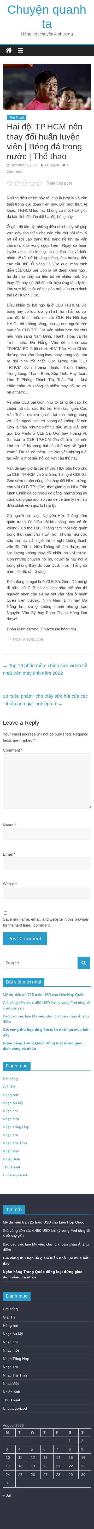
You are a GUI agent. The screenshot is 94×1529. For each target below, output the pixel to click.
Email (9, 854)
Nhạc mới (11, 1119)
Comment (12, 750)
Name (9, 825)
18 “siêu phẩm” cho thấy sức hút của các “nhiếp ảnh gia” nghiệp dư (45, 700)
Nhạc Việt (11, 1151)
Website (10, 884)
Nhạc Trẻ (10, 1135)
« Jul (7, 1495)
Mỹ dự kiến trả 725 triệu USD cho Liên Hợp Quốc (43, 995)
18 (20, 1466)
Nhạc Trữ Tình (15, 1143)
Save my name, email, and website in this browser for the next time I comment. (46, 922)
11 (20, 1457)
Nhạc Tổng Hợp (16, 1127)
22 (71, 1466)
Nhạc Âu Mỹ (13, 1103)
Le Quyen (52, 165)
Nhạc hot (10, 1111)
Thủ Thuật (16, 117)
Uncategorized (15, 1175)
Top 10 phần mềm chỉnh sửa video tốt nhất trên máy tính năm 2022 (45, 669)
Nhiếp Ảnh (11, 1159)
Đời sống (10, 1079)
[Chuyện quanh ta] (9, 50)
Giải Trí (9, 1087)
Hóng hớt (10, 1095)
